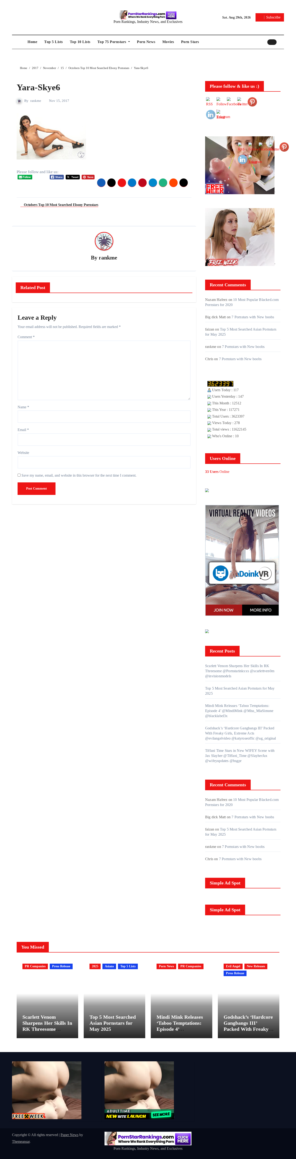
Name (23, 407)
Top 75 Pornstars (112, 42)
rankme (35, 101)
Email (23, 430)
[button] (281, 42)
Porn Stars (190, 42)
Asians (109, 966)
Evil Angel (233, 966)
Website (23, 453)
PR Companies (35, 966)
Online (217, 472)
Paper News (69, 1135)
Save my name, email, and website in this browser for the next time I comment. (79, 475)
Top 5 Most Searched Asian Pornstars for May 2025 (112, 1023)
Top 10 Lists (80, 42)
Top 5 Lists (53, 42)
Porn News (146, 42)
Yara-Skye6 (38, 87)
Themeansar (21, 1141)
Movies (168, 42)
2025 (95, 966)
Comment (26, 337)
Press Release (61, 966)
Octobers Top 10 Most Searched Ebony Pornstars (60, 205)
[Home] (18, 42)
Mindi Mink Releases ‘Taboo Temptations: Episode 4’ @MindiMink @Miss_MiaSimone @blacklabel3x (180, 1032)
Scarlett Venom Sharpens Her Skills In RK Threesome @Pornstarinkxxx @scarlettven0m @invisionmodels (47, 1032)
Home (32, 42)
